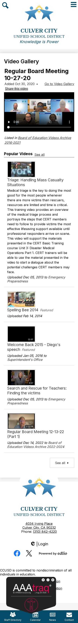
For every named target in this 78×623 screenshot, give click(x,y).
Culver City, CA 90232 (39, 528)
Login (40, 544)
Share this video (16, 88)
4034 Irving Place (39, 524)
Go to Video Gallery (59, 84)
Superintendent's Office (24, 360)
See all (39, 155)
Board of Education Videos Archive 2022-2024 (35, 445)
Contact (69, 619)
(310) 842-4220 (45, 532)
